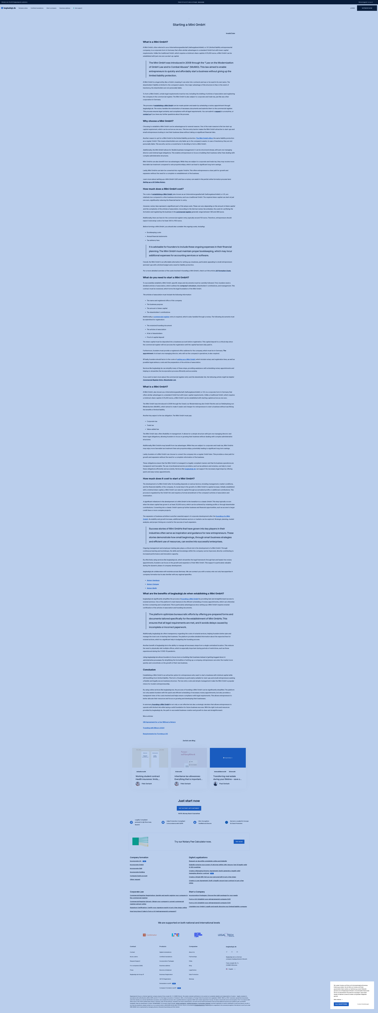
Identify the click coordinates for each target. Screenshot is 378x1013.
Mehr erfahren (337, 999)
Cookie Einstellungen (363, 1004)
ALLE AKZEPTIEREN (341, 1004)
